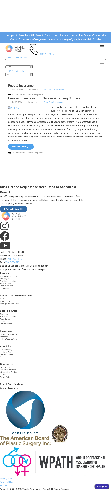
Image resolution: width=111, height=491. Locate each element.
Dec (13, 90)
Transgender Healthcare (9, 304)
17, (17, 90)
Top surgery (4, 314)
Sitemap (4, 485)
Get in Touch (5, 367)
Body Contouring (6, 286)
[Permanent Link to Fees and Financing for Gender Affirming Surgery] (28, 108)
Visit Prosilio (94, 39)
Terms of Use (6, 482)
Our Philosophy (6, 350)
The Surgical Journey (8, 276)
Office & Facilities (7, 354)
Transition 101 (5, 301)
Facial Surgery (5, 283)
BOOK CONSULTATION (16, 57)
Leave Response (35, 94)
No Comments (18, 94)
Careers (3, 375)
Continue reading (21, 146)
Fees (46, 90)
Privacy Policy (5, 377)
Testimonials (5, 357)
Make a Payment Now (8, 339)
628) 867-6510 (12, 262)
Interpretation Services (9, 372)
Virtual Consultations (8, 370)
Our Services (5, 299)
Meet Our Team (6, 352)
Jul (13, 102)
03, (16, 102)
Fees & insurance (56, 90)
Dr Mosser (33, 90)
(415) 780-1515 (46, 54)
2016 (21, 90)
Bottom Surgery (6, 288)
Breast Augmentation (8, 281)
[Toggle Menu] (102, 46)
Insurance (4, 337)
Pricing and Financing (8, 334)
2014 (20, 102)
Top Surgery (5, 279)
